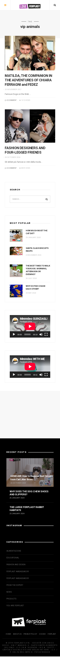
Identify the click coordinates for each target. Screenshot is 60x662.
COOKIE (42, 634)
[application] (30, 326)
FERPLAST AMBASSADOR (17, 571)
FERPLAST (52, 634)
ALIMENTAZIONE (13, 551)
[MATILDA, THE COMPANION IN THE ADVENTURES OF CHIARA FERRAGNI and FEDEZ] (30, 53)
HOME (8, 634)
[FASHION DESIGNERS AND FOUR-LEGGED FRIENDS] (30, 126)
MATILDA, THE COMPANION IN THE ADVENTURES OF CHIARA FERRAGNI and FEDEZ (28, 80)
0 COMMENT (11, 100)
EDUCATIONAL (12, 558)
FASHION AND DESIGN (15, 564)
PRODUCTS (11, 599)
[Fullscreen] (46, 334)
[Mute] (41, 334)
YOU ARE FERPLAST (15, 605)
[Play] (14, 334)
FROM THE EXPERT (14, 585)
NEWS (9, 592)
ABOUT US (17, 634)
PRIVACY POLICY (30, 634)
